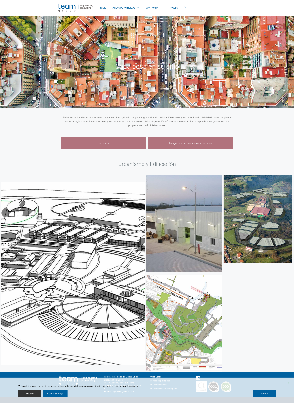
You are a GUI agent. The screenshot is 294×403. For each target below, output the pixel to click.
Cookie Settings (55, 393)
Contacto (151, 7)
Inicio (103, 7)
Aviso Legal (155, 377)
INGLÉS (174, 7)
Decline (30, 393)
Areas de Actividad (124, 7)
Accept (264, 393)
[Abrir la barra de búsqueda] (185, 7)
